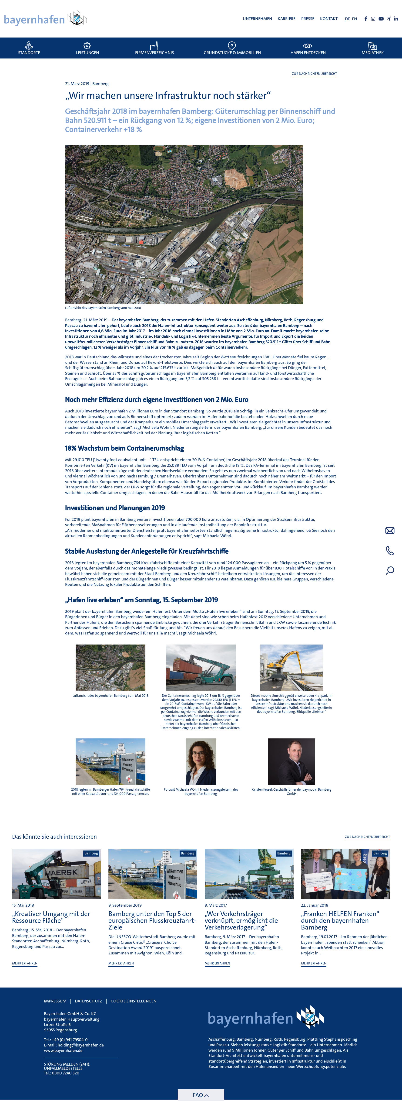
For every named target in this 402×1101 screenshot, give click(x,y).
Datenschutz (88, 1001)
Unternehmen (257, 18)
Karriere (286, 18)
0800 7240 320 (65, 1073)
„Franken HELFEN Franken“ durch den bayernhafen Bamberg (340, 920)
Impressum (55, 1001)
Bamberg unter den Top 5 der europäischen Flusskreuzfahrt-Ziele (152, 920)
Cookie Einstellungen (133, 1001)
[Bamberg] (56, 897)
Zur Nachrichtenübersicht (314, 74)
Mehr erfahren (24, 963)
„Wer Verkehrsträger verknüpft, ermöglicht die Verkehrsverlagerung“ (241, 920)
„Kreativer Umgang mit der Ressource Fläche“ (51, 917)
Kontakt (329, 18)
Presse (307, 18)
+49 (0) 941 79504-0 (70, 1040)
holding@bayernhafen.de (81, 1045)
